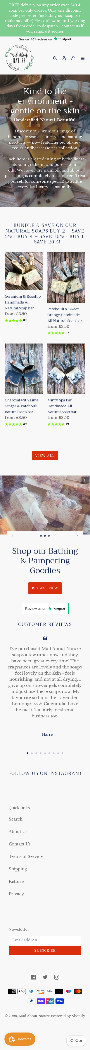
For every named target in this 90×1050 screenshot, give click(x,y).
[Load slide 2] (45, 536)
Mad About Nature (34, 1016)
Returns (16, 881)
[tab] (27, 753)
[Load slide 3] (49, 536)
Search (15, 819)
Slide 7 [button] (54, 753)
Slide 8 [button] (58, 753)
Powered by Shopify (68, 1016)
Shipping (18, 869)
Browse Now (45, 588)
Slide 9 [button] (62, 753)
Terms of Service (26, 856)
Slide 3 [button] (36, 753)
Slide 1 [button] (27, 753)
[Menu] (82, 58)
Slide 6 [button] (49, 753)
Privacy (16, 894)
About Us (18, 831)
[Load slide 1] (41, 536)
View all (45, 456)
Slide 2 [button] (32, 753)
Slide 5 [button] (45, 753)
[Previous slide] (12, 535)
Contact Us (20, 844)
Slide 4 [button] (40, 753)
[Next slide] (77, 535)
